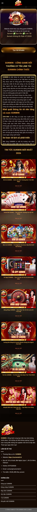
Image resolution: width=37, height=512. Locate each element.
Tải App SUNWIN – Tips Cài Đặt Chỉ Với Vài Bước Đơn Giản (18, 278)
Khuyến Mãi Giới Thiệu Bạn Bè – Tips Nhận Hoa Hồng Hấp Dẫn (18, 408)
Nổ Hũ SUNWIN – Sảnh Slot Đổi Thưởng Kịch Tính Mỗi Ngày (18, 180)
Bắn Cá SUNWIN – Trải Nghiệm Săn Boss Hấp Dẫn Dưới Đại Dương (18, 245)
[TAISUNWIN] (18, 3)
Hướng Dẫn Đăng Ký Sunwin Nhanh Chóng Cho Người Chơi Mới (19, 343)
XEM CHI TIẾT (18, 186)
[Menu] (2, 3)
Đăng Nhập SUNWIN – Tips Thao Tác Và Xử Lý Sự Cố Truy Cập (18, 310)
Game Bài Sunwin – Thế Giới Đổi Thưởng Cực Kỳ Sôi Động (18, 213)
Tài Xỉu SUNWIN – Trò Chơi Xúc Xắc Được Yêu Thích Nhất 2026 (18, 375)
